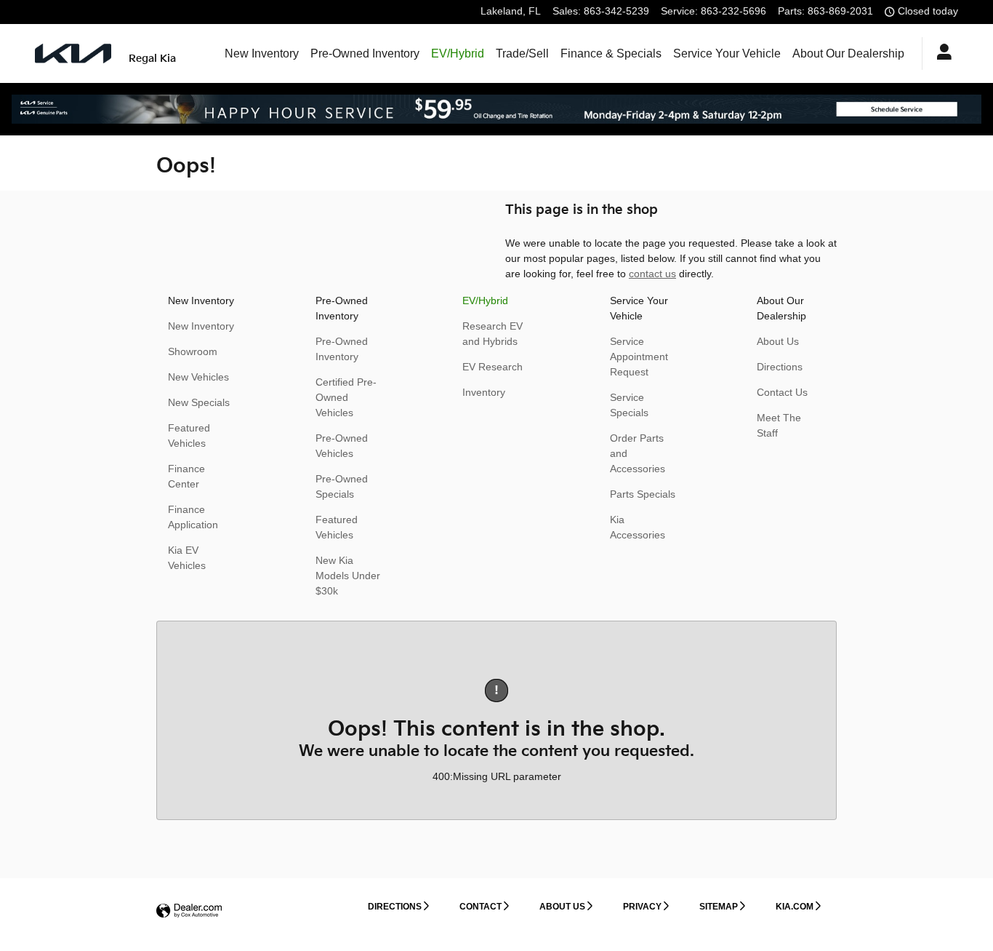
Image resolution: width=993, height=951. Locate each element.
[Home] (73, 53)
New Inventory (262, 53)
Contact (480, 907)
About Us (778, 341)
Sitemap (718, 907)
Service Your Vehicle (727, 53)
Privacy (642, 907)
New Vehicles (198, 377)
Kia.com (794, 907)
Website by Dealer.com (189, 911)
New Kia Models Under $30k (347, 575)
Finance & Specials (611, 53)
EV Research (492, 367)
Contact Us (782, 392)
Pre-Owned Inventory (364, 53)
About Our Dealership (848, 53)
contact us (652, 273)
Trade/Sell (522, 53)
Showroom (192, 351)
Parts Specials (642, 494)
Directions (780, 367)
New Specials (199, 402)
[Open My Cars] (940, 54)
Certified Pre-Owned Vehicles (346, 397)
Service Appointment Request (639, 356)
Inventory (483, 392)
